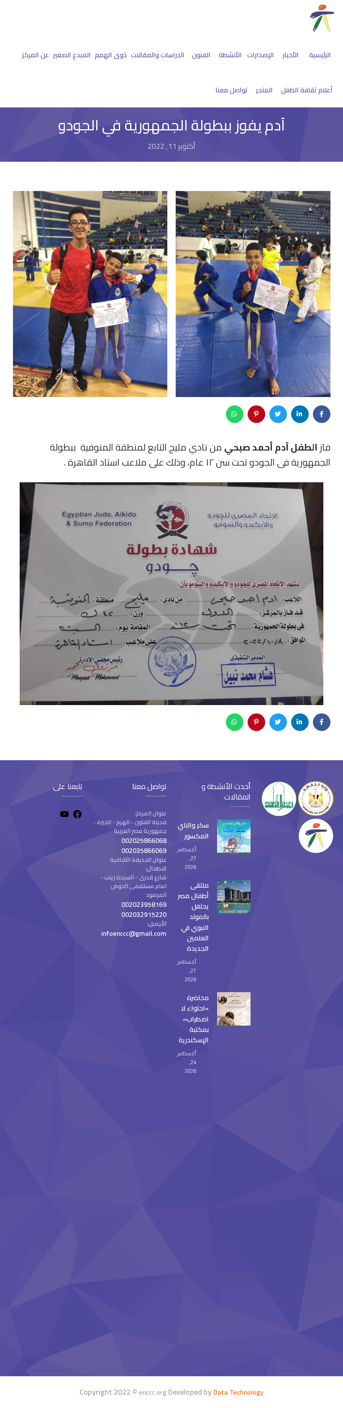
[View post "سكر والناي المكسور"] (234, 836)
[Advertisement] (45, 1230)
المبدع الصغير (72, 54)
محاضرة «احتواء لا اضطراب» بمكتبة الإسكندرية (194, 1018)
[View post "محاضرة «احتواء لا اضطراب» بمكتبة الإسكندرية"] (234, 1009)
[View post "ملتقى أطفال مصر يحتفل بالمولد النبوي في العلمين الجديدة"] (234, 896)
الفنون (201, 54)
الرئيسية (320, 54)
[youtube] (64, 815)
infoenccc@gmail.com (133, 933)
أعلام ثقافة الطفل (307, 90)
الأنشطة (230, 54)
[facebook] (77, 815)
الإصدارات (260, 54)
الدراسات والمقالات (157, 54)
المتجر (264, 90)
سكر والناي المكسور (193, 830)
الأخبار (291, 54)
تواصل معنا (231, 90)
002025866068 (143, 840)
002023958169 (143, 904)
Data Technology (238, 1392)
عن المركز (35, 54)
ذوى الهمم (111, 54)
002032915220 (143, 914)
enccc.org (152, 1392)
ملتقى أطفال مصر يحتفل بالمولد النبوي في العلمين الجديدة (193, 917)
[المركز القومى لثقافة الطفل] (322, 29)
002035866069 (143, 850)
